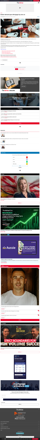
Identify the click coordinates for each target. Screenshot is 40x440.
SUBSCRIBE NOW (20, 101)
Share (38, 16)
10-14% (14, 161)
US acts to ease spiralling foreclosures (7, 53)
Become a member (36, 0)
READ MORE (23, 86)
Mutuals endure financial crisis (6, 52)
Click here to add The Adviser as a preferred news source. (9, 56)
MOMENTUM (6, 0)
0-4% (13, 157)
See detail (20, 167)
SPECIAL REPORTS (5, 234)
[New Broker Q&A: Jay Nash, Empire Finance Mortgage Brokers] (20, 286)
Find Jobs (20, 399)
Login (31, 0)
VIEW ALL (20, 123)
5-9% (13, 159)
